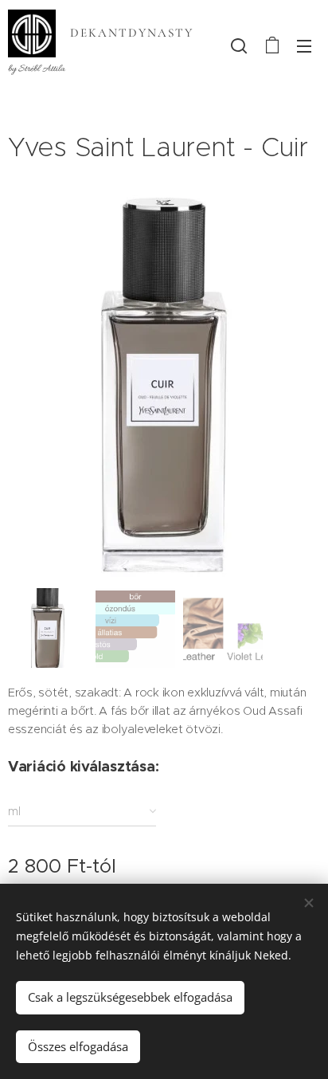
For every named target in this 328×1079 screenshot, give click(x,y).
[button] (238, 45)
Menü (304, 45)
